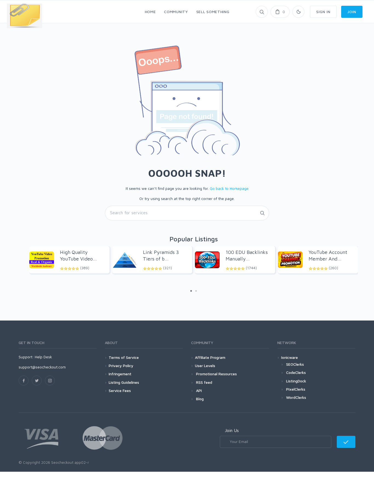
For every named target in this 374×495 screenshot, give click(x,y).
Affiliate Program (210, 357)
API (198, 390)
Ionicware (289, 357)
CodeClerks (296, 372)
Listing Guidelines (124, 382)
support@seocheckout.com (42, 367)
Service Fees (120, 390)
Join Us (232, 430)
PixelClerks (295, 389)
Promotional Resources (216, 373)
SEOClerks (295, 364)
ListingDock (296, 381)
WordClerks (296, 397)
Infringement (120, 373)
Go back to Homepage (229, 188)
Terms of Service (124, 357)
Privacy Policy (121, 365)
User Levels (205, 365)
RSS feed (203, 382)
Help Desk (43, 356)
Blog (199, 398)
